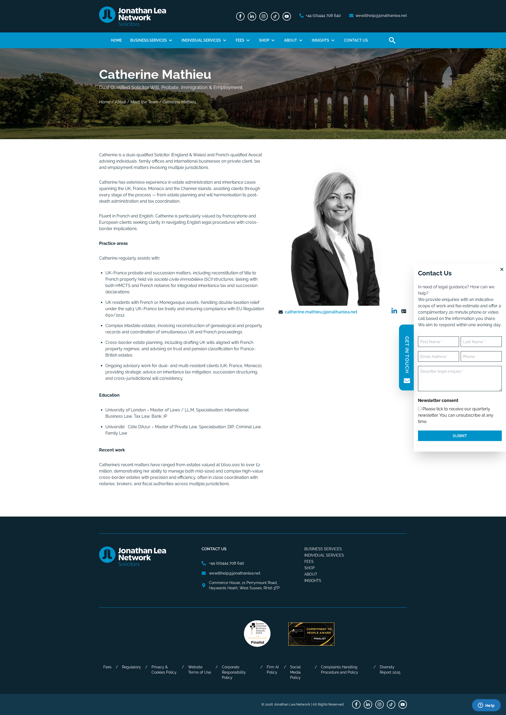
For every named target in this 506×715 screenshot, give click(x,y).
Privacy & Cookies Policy (164, 669)
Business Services (148, 40)
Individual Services (201, 40)
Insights (320, 40)
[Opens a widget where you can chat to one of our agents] (486, 705)
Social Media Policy (295, 672)
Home (116, 40)
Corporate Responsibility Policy (234, 672)
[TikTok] (275, 16)
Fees (240, 40)
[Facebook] (240, 16)
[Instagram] (263, 16)
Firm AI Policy (273, 669)
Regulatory (131, 667)
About (290, 40)
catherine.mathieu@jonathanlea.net (321, 311)
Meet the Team (144, 102)
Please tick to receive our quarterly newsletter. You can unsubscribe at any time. (455, 415)
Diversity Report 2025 (390, 669)
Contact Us (356, 40)
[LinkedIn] (252, 16)
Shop (264, 40)
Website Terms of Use (199, 669)
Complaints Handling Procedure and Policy (339, 669)
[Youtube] (287, 16)
